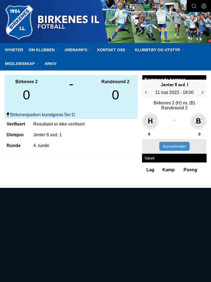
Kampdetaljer (174, 146)
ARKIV (50, 63)
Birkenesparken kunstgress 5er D (42, 114)
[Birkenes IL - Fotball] (105, 22)
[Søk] (194, 6)
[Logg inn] (204, 6)
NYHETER (14, 50)
